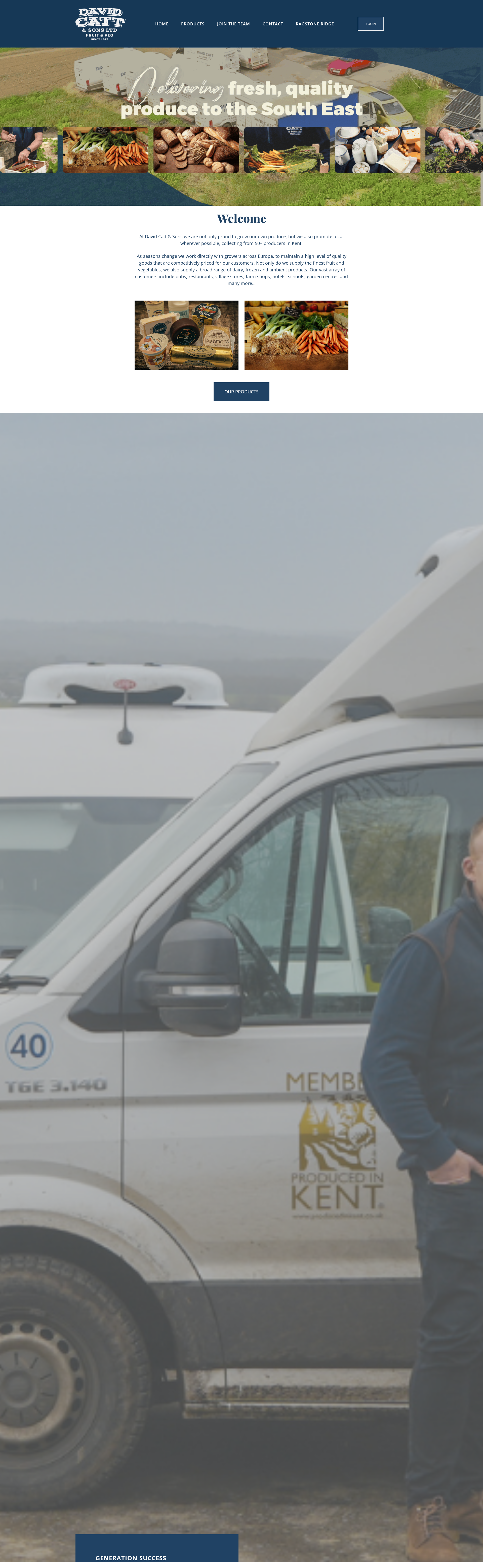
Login (371, 23)
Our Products (241, 392)
